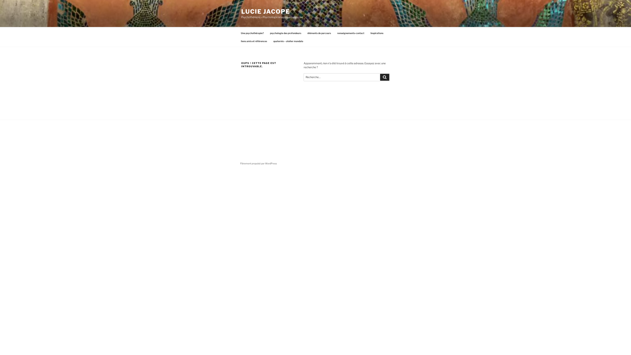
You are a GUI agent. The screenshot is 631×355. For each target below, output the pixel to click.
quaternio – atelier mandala (288, 41)
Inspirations (377, 33)
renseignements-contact (350, 33)
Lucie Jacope (265, 11)
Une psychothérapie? (252, 33)
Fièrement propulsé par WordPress (258, 163)
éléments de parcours (319, 33)
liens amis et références (254, 41)
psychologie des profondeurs (285, 33)
